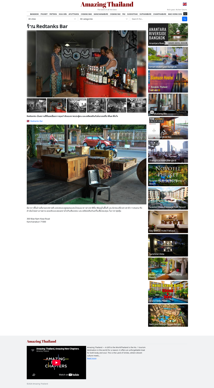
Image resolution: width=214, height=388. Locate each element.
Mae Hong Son (175, 14)
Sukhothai (132, 14)
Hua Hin (63, 14)
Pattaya (53, 14)
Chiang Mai (86, 14)
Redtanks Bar (36, 121)
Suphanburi (145, 14)
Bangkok (34, 14)
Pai (123, 14)
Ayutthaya (74, 14)
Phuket (44, 14)
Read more (91, 358)
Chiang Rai (115, 14)
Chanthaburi (159, 14)
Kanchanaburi (101, 14)
